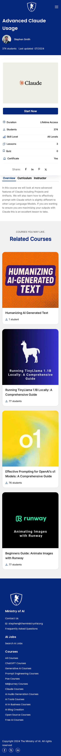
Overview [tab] (9, 178)
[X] (46, 169)
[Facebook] (26, 169)
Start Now (30, 111)
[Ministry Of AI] (16, 599)
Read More (29, 280)
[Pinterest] (39, 169)
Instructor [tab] (40, 178)
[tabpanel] (30, 200)
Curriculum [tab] (24, 178)
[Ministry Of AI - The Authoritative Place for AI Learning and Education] (32, 7)
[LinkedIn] (32, 169)
